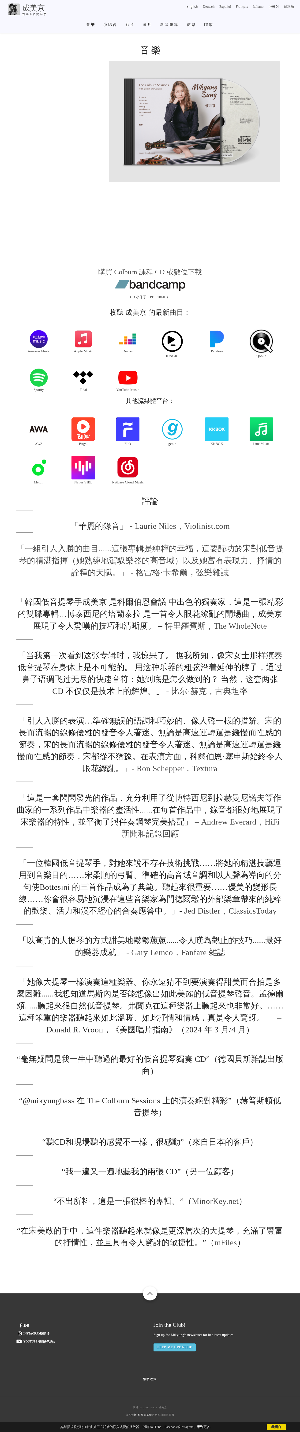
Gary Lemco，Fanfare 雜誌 (178, 952)
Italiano (258, 6)
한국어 (273, 6)
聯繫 (209, 25)
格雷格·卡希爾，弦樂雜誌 (182, 572)
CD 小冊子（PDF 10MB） (150, 297)
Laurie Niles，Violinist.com (182, 526)
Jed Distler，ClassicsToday (230, 910)
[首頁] (14, 9)
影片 (130, 25)
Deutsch (209, 6)
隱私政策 (150, 1379)
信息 (191, 25)
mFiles (225, 1242)
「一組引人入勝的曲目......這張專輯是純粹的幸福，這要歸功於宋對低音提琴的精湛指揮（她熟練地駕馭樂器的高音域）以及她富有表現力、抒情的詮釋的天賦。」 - (150, 560)
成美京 (33, 8)
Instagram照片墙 (36, 1333)
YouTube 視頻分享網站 (39, 1341)
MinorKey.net (215, 1201)
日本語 (289, 6)
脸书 (26, 1325)
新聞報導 (169, 25)
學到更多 (203, 1427)
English (192, 6)
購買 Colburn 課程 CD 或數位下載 (150, 272)
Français (242, 6)
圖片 (147, 25)
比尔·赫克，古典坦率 (209, 691)
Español (225, 6)
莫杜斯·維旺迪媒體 (140, 1414)
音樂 (91, 25)
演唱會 (110, 25)
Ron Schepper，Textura (177, 768)
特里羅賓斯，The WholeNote (216, 625)
